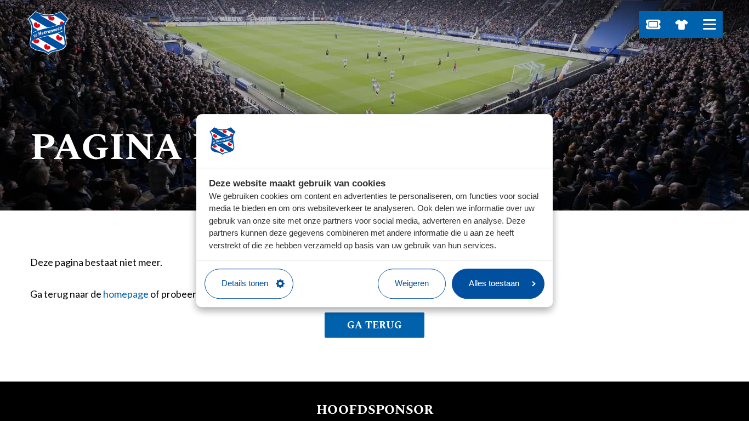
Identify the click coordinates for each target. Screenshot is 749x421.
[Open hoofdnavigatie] (709, 24)
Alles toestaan (494, 283)
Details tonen (245, 283)
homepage (126, 294)
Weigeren (412, 283)
